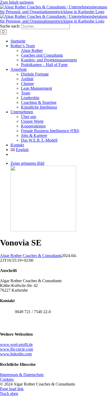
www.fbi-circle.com (16, 349)
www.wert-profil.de (16, 344)
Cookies (7, 379)
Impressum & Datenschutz (22, 374)
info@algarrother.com (33, 323)
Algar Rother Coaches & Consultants (31, 255)
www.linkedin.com (16, 354)
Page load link (12, 389)
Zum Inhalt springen (17, 2)
